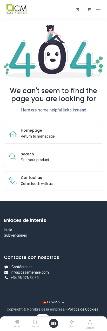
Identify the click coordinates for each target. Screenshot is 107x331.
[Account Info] (90, 322)
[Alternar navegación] (98, 9)
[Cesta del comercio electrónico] (77, 9)
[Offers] (71, 322)
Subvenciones (15, 235)
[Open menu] (53, 323)
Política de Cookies (83, 309)
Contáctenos (21, 267)
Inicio (8, 230)
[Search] (35, 322)
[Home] (17, 322)
